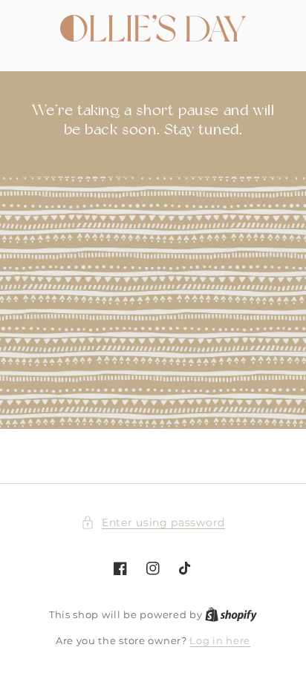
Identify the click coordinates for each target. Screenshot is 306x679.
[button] (153, 523)
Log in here (219, 640)
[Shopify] (231, 614)
